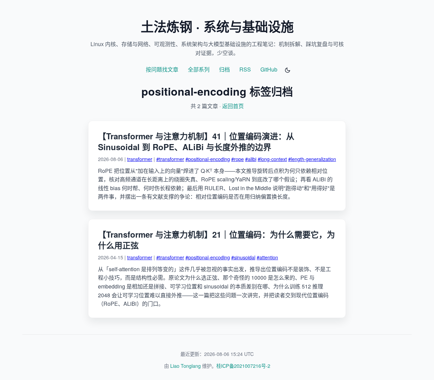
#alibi (250, 158)
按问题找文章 (162, 69)
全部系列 (199, 69)
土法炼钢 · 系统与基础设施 (217, 26)
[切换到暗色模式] (287, 70)
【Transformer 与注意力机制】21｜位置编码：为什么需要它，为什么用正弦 (216, 239)
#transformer (170, 158)
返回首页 (233, 106)
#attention (267, 257)
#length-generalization (312, 158)
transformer (139, 158)
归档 (224, 69)
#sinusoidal (243, 257)
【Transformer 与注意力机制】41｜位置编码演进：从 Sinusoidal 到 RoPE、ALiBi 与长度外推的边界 (196, 141)
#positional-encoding (207, 158)
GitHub (268, 69)
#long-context (272, 158)
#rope (237, 158)
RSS (245, 69)
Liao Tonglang (185, 365)
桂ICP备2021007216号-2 (243, 365)
